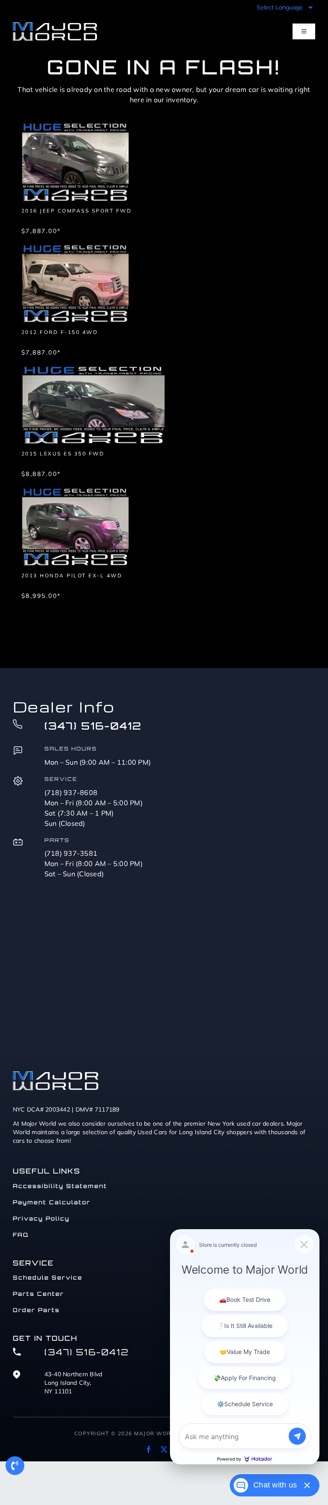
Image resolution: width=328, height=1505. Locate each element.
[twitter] (164, 1449)
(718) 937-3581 (71, 853)
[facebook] (148, 1449)
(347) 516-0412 (93, 725)
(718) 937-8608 (71, 792)
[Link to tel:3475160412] (15, 1465)
